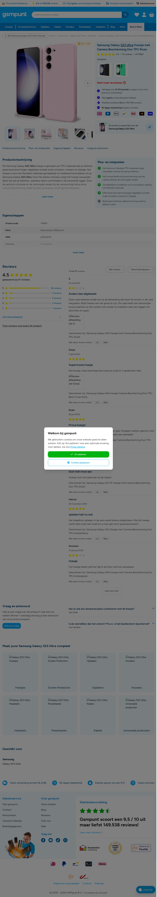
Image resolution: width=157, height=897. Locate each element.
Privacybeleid (77, 446)
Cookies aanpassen (80, 462)
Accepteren (80, 454)
